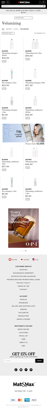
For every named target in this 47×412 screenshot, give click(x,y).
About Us (24, 342)
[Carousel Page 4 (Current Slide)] (25, 250)
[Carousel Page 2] (22, 250)
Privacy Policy (23, 283)
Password (23, 303)
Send (39, 361)
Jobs (24, 339)
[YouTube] (26, 370)
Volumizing (24, 29)
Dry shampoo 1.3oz (9, 191)
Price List (23, 336)
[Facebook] (16, 370)
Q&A (23, 346)
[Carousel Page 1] (21, 250)
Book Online (23, 329)
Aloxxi (16, 29)
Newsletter (23, 316)
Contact (23, 289)
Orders (23, 309)
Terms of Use (23, 286)
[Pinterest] (31, 370)
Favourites (23, 312)
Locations (23, 332)
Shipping (23, 270)
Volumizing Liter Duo (33, 53)
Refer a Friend (23, 319)
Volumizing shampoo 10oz (35, 83)
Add (4, 61)
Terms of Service (22, 406)
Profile (23, 299)
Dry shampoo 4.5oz (9, 83)
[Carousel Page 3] (24, 250)
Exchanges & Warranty (23, 273)
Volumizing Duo (31, 162)
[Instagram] (21, 370)
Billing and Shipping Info (23, 306)
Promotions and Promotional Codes (23, 279)
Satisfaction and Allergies (23, 276)
